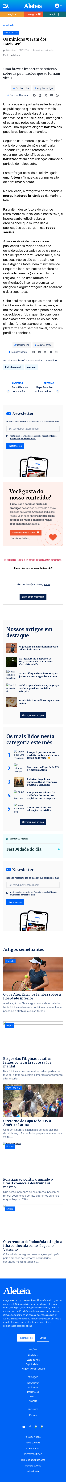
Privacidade (33, 1471)
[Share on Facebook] (34, 95)
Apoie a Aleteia (33, 1442)
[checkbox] (7, 436)
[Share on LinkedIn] (40, 95)
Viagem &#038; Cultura (33, 1368)
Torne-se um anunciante (33, 1459)
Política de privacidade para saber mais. (33, 437)
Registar (12, 14)
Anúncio (33, 1400)
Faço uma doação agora (23, 532)
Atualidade (8, 25)
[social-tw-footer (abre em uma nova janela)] (36, 1427)
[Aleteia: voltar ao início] (33, 6)
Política (9, 1146)
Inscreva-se (33, 1391)
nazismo (31, 367)
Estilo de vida (33, 1359)
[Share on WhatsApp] (57, 95)
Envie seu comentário (33, 596)
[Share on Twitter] (46, 95)
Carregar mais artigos (33, 715)
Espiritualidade (33, 1364)
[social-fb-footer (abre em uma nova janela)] (30, 1427)
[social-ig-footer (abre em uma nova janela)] (42, 1427)
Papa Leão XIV (13, 1088)
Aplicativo (33, 1387)
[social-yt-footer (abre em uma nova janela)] (23, 1427)
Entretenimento (13, 367)
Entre (47, 584)
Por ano (33, 1415)
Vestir (33, 1396)
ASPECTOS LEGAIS (33, 1454)
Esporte (10, 961)
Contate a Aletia (33, 1465)
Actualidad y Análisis (43, 50)
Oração (52, 14)
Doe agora (32, 14)
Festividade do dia (23, 849)
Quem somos (33, 1448)
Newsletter (33, 1383)
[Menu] (12, 6)
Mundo (9, 1208)
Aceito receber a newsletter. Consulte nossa (33, 437)
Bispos (9, 1025)
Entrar (43, 1337)
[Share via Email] (51, 95)
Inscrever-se (15, 445)
